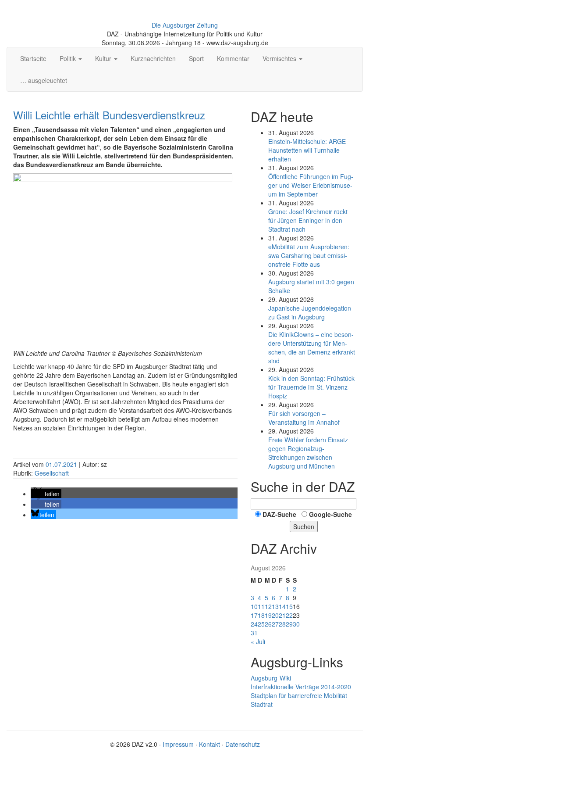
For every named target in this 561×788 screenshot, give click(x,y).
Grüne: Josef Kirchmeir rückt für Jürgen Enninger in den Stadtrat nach (308, 220)
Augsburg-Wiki (271, 677)
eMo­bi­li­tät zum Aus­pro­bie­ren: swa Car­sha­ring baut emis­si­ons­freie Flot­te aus (308, 255)
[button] (46, 493)
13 (275, 606)
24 (254, 624)
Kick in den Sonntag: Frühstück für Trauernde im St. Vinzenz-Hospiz (311, 387)
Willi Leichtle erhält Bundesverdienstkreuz (109, 114)
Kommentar (233, 58)
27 (275, 624)
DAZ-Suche (279, 514)
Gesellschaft (52, 473)
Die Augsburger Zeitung (185, 25)
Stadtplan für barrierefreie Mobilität (299, 695)
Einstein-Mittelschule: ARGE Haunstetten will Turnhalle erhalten (307, 150)
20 (275, 615)
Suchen (303, 526)
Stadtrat (262, 704)
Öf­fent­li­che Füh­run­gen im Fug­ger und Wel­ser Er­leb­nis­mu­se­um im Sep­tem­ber (310, 185)
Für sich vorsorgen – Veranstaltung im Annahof (304, 417)
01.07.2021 (62, 464)
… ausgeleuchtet (43, 80)
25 (261, 624)
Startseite (33, 58)
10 (254, 606)
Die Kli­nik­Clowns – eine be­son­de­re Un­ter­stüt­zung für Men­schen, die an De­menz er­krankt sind (311, 347)
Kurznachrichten (153, 58)
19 (268, 615)
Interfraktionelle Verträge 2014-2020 (301, 686)
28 (282, 624)
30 (296, 624)
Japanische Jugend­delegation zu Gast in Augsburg (309, 312)
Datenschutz (242, 744)
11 (261, 606)
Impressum (178, 744)
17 (254, 615)
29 (289, 624)
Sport (196, 58)
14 (282, 606)
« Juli (258, 641)
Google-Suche (330, 514)
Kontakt (209, 744)
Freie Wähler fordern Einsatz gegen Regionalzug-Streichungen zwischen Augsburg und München (308, 452)
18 (261, 615)
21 (282, 615)
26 (268, 624)
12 (268, 606)
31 (254, 632)
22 (289, 615)
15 (289, 606)
